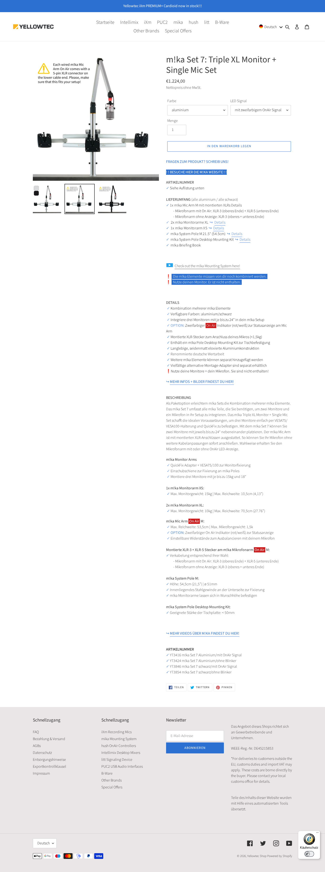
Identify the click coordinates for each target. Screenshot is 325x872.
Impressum (41, 773)
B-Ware (107, 773)
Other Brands (111, 780)
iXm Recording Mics (116, 732)
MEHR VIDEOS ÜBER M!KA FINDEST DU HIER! (204, 633)
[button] (271, 27)
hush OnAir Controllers (118, 745)
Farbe (171, 101)
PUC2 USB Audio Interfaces (122, 766)
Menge (172, 120)
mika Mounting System (119, 739)
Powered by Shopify (279, 856)
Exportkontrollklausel (49, 766)
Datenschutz (42, 752)
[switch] (309, 854)
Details (219, 222)
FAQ (36, 732)
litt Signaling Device (116, 759)
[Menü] (317, 834)
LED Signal (238, 101)
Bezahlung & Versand (49, 739)
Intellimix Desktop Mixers (120, 752)
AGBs (37, 745)
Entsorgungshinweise (49, 759)
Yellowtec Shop (256, 856)
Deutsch (43, 843)
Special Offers (111, 787)
